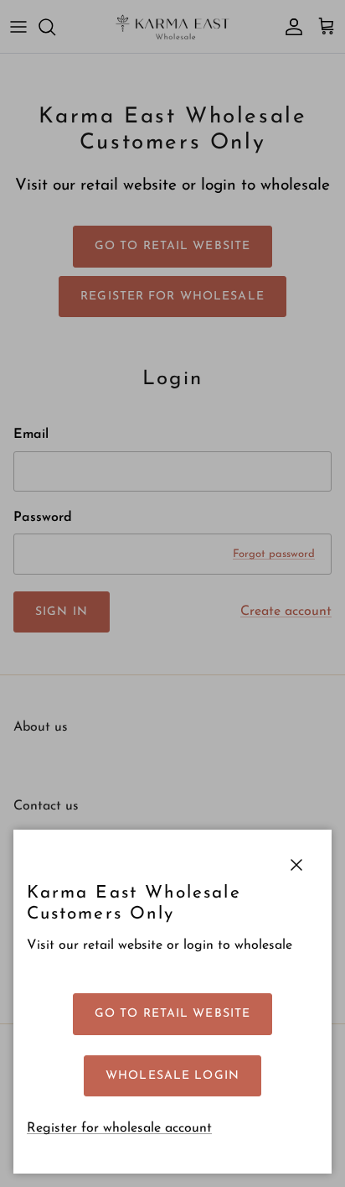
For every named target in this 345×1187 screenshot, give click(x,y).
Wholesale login (172, 1076)
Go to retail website (172, 1013)
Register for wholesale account (119, 1128)
